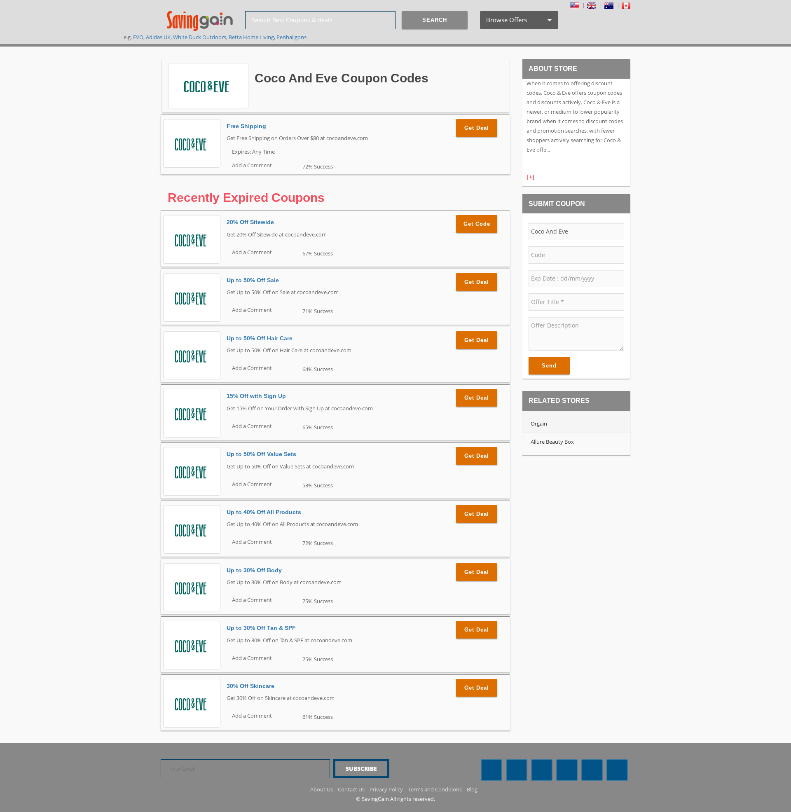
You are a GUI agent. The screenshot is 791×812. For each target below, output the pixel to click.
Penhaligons (291, 37)
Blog (472, 789)
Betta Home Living (251, 37)
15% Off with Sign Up (256, 396)
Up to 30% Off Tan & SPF (261, 628)
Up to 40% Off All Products (264, 512)
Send (549, 366)
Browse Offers (518, 22)
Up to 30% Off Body (254, 570)
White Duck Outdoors (199, 37)
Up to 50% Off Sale (253, 280)
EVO (138, 37)
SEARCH (434, 20)
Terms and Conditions (435, 789)
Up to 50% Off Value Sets (261, 454)
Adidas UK (158, 37)
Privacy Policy (386, 789)
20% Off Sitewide (250, 222)
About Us (321, 789)
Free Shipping (246, 126)
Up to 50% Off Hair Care (260, 338)
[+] (530, 177)
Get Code (476, 224)
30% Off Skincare (250, 686)
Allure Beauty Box (552, 441)
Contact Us (351, 789)
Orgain (539, 423)
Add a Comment (251, 165)
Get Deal (476, 128)
